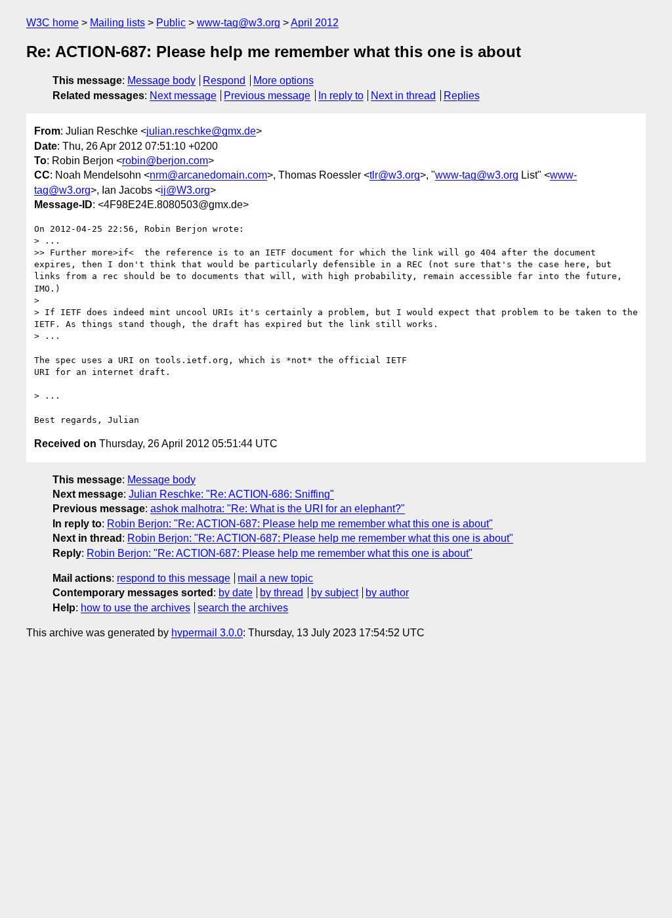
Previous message (267, 95)
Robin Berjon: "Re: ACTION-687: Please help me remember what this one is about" (300, 523)
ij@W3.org (185, 190)
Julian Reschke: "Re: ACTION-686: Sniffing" (231, 494)
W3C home (52, 22)
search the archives (243, 607)
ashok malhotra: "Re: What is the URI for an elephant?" (277, 508)
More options (283, 80)
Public (171, 22)
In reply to (341, 95)
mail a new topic (275, 578)
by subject (334, 592)
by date (236, 592)
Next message (183, 95)
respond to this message (173, 578)
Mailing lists (117, 22)
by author (387, 592)
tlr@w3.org (394, 175)
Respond (224, 80)
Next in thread (403, 95)
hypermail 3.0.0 (207, 632)
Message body (161, 80)
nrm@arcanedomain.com (208, 175)
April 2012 (315, 22)
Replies (462, 95)
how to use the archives (135, 607)
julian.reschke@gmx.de (201, 131)
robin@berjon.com (165, 160)
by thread (281, 592)
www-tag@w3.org (238, 22)
